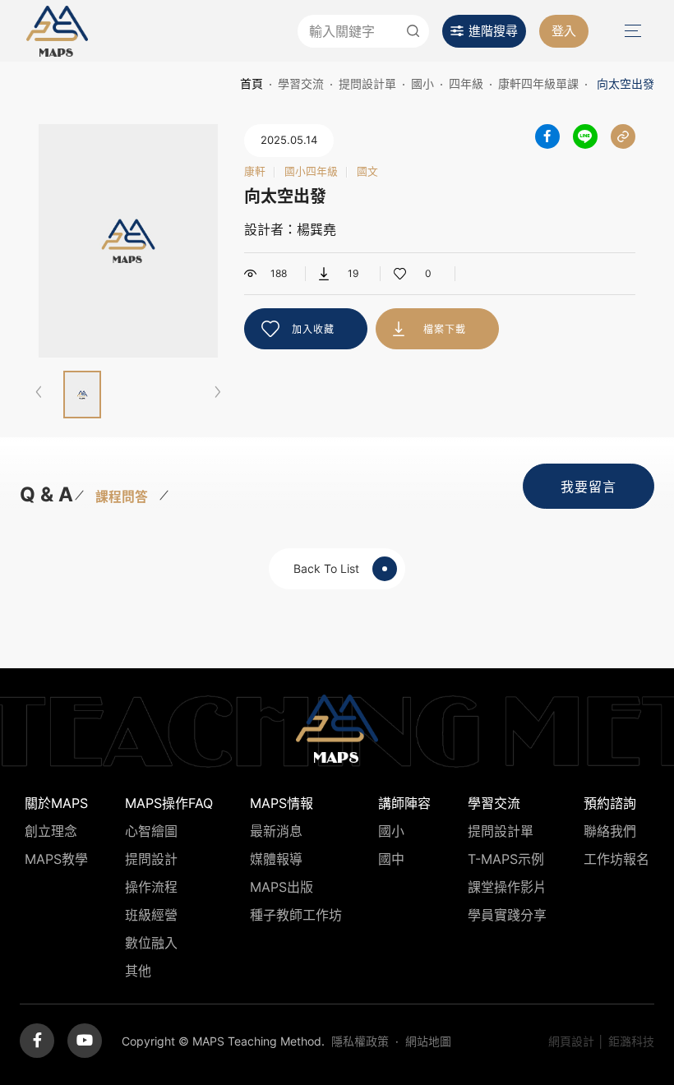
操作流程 (151, 887)
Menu (631, 31)
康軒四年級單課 (538, 83)
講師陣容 (404, 803)
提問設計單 (367, 83)
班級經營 (151, 915)
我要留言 (588, 486)
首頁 (251, 83)
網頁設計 (571, 1041)
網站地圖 (428, 1041)
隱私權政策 (360, 1041)
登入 (564, 31)
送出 (412, 31)
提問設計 (151, 859)
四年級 (466, 83)
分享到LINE (585, 136)
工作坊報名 (616, 859)
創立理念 (51, 831)
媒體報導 (276, 859)
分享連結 (623, 136)
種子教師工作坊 (296, 915)
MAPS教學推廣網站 (57, 31)
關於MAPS (56, 803)
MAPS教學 (56, 859)
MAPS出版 (281, 887)
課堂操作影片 (507, 887)
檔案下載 (444, 329)
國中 (391, 859)
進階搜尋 (493, 31)
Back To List (326, 568)
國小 (422, 83)
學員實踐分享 (507, 915)
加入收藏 (313, 329)
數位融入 (151, 943)
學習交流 (301, 83)
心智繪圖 (151, 831)
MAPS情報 (281, 803)
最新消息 (276, 831)
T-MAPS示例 (506, 859)
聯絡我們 (610, 831)
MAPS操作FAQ (169, 803)
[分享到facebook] (547, 136)
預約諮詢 (610, 803)
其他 (138, 971)
